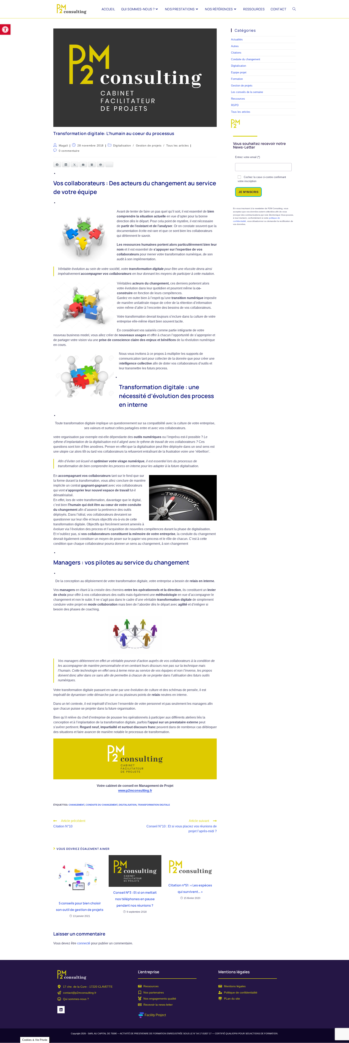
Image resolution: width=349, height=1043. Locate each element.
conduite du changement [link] (102, 805)
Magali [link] (63, 145)
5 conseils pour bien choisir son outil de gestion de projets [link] (79, 906)
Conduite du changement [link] (245, 59)
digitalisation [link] (128, 805)
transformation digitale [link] (154, 805)
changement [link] (76, 805)
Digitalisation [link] (122, 145)
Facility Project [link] (155, 1015)
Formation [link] (237, 78)
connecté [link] (83, 943)
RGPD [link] (235, 105)
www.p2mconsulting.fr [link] (135, 790)
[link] (5, 29)
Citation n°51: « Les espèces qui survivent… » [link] (190, 888)
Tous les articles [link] (177, 145)
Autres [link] (235, 46)
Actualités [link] (237, 39)
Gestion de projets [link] (149, 145)
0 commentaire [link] (69, 150)
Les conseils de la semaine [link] (247, 92)
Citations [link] (236, 52)
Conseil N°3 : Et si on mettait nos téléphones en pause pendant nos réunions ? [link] (135, 899)
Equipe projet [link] (238, 72)
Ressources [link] (238, 98)
